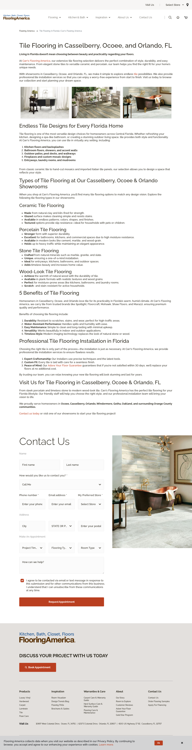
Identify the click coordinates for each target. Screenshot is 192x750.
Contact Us (145, 17)
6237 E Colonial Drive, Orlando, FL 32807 (96, 724)
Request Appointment (62, 601)
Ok (158, 743)
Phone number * (29, 495)
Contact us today (29, 413)
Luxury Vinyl (24, 698)
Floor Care (24, 716)
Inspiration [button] (101, 17)
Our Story (120, 698)
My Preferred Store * (90, 495)
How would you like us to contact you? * (43, 475)
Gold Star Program (124, 715)
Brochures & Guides (60, 709)
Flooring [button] (53, 17)
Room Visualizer (58, 698)
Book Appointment (39, 667)
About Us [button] (123, 17)
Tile (20, 712)
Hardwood (24, 701)
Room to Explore (123, 701)
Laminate (23, 709)
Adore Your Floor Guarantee (65, 365)
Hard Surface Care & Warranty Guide (93, 705)
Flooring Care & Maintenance (91, 711)
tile (136, 74)
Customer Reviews (124, 705)
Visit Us (149, 4)
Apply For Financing (157, 705)
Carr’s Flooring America (36, 60)
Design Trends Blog (60, 701)
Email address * (58, 495)
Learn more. (106, 744)
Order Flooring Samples (159, 701)
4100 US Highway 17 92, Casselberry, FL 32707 (140, 724)
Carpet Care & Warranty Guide (95, 699)
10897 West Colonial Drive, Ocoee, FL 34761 (56, 724)
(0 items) (186, 17)
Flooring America (27, 31)
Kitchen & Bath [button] (76, 17)
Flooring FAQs (57, 705)
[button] (175, 4)
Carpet (22, 705)
